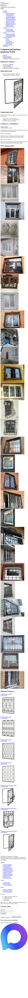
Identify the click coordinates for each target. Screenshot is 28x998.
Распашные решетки (10, 17)
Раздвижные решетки (11, 19)
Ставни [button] (5, 27)
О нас (7, 38)
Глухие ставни (9, 29)
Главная (5, 10)
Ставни (2, 880)
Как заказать (9, 41)
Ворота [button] (5, 32)
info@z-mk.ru (12, 7)
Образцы (11, 64)
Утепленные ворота (10, 35)
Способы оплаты (10, 42)
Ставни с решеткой (10, 31)
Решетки (3, 862)
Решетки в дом (9, 25)
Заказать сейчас (4, 126)
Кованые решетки (10, 14)
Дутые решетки (9, 15)
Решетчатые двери (10, 26)
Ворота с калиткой (10, 33)
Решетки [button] (5, 12)
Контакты (5, 46)
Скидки (8, 40)
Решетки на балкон (10, 18)
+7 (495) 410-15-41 (5, 7)
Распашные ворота (10, 36)
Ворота (2, 887)
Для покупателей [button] (7, 37)
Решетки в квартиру (10, 24)
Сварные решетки (10, 13)
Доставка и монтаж (7, 44)
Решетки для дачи (10, 21)
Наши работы (9, 43)
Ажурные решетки (10, 20)
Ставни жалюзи (9, 30)
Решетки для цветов (10, 23)
